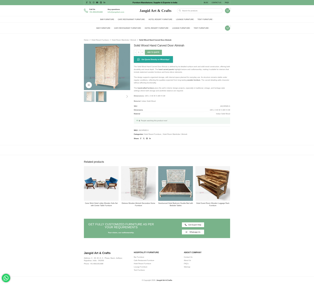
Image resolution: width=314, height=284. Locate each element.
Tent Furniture (139, 270)
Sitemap (187, 267)
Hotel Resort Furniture (100, 40)
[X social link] (90, 2)
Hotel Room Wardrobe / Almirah (124, 40)
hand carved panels (166, 69)
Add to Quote (153, 52)
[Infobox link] (93, 10)
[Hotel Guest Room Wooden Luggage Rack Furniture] (212, 183)
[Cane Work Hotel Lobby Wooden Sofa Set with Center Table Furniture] (101, 183)
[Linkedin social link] (104, 2)
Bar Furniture (139, 257)
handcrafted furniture (146, 88)
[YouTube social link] (97, 2)
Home (86, 40)
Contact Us (188, 257)
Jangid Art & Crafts (164, 280)
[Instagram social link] (93, 2)
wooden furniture (193, 80)
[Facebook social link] (86, 2)
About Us (187, 260)
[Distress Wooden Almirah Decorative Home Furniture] (138, 183)
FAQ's (186, 264)
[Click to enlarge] (89, 85)
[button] (87, 96)
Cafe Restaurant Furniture (144, 260)
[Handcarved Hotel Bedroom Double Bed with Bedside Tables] (175, 183)
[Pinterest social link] (101, 2)
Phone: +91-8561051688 (93, 264)
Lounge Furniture (140, 267)
